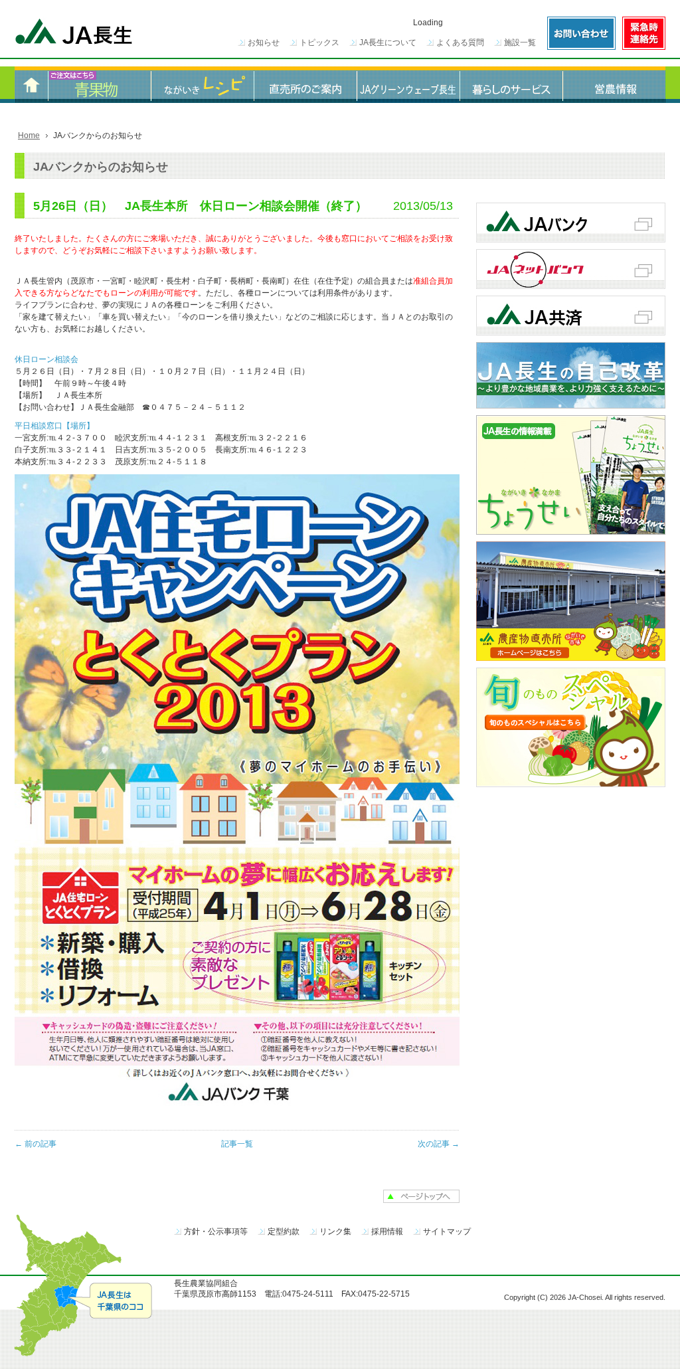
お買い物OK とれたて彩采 (99, 84)
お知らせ (264, 42)
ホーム (31, 84)
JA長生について (387, 42)
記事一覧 (237, 1143)
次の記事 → (439, 1143)
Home (29, 135)
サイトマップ (447, 1231)
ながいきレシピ (202, 84)
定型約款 (283, 1231)
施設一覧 (520, 42)
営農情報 (613, 84)
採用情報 (387, 1231)
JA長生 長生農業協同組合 (74, 33)
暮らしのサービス (511, 84)
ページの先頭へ (421, 1196)
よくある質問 (460, 42)
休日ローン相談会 (46, 359)
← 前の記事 (35, 1143)
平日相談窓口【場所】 (54, 425)
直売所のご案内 (305, 84)
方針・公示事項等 (216, 1231)
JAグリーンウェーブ (408, 84)
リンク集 (335, 1231)
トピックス (319, 42)
